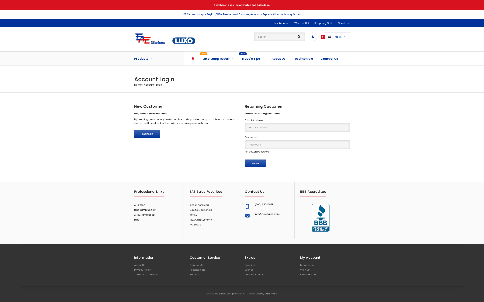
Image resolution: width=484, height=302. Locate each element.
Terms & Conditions (146, 274)
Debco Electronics (201, 210)
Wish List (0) (301, 23)
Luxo (137, 219)
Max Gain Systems (201, 219)
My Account (282, 23)
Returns (194, 274)
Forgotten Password (257, 151)
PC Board (195, 224)
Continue (147, 134)
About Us (139, 265)
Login (159, 85)
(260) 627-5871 (264, 204)
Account (149, 85)
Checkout (344, 23)
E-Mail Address (254, 120)
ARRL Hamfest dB (144, 215)
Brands (249, 270)
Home (138, 85)
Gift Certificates (254, 274)
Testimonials (197, 270)
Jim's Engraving (199, 205)
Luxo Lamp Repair (145, 210)
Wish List (305, 270)
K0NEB (193, 215)
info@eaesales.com (267, 214)
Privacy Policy (142, 270)
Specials (250, 265)
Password (251, 137)
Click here (220, 5)
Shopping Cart (323, 23)
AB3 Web (139, 205)
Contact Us (196, 265)
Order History (308, 274)
